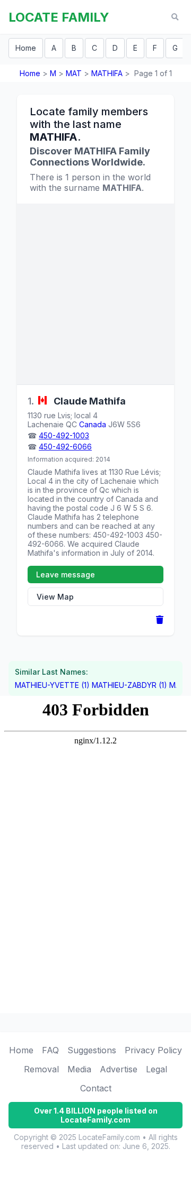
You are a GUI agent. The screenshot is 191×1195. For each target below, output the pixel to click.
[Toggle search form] (175, 17)
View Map (55, 596)
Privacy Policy (153, 1050)
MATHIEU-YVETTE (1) (52, 685)
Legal (156, 1069)
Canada (92, 424)
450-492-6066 (65, 446)
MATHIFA (107, 73)
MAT (74, 73)
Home (25, 47)
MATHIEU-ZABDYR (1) (129, 685)
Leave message (65, 574)
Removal (41, 1069)
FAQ (50, 1050)
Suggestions (91, 1050)
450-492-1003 (64, 435)
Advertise (118, 1069)
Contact (95, 1088)
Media (79, 1069)
